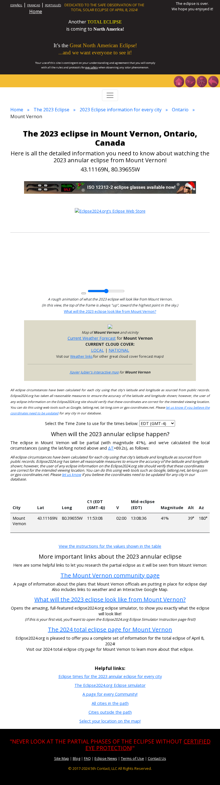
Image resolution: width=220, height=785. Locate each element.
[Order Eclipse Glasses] (190, 81)
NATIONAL (119, 350)
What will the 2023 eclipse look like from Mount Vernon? (110, 311)
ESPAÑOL (16, 5)
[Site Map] (201, 81)
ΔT (111, 448)
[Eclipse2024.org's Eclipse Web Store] (110, 210)
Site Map (61, 758)
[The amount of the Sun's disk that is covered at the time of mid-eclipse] (172, 491)
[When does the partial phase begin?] (99, 491)
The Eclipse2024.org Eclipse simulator (110, 685)
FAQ (87, 758)
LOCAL (97, 350)
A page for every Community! (110, 694)
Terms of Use (132, 758)
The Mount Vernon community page (110, 575)
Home (35, 11)
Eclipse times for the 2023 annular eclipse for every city (110, 676)
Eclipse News (106, 758)
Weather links (81, 356)
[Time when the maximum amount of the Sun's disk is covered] (144, 491)
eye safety (91, 67)
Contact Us (157, 758)
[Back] (213, 81)
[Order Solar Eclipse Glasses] (110, 187)
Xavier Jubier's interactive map (94, 372)
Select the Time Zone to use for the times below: (92, 423)
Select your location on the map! (110, 721)
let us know (71, 474)
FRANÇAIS (33, 5)
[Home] (178, 81)
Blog (76, 758)
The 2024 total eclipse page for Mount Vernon (110, 629)
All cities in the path (110, 703)
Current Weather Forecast (92, 338)
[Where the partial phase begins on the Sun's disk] (121, 491)
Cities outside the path (110, 712)
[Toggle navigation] (110, 95)
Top (207, 772)
